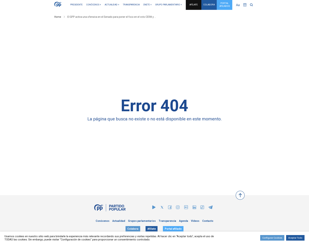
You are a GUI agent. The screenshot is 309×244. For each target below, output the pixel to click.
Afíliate (151, 228)
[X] (162, 208)
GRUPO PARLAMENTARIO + (168, 4)
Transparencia (167, 220)
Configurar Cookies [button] (272, 237)
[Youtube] (154, 208)
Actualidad (118, 220)
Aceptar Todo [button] (295, 237)
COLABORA (209, 4)
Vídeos (195, 220)
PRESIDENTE (76, 4)
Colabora (132, 228)
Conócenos (102, 220)
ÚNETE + (147, 4)
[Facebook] (170, 208)
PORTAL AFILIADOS (224, 4)
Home (57, 16)
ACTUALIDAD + (112, 4)
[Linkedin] (194, 208)
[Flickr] (186, 209)
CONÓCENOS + (93, 4)
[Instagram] (178, 208)
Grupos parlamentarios (142, 220)
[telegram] (210, 208)
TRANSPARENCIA (131, 4)
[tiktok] (202, 208)
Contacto (207, 220)
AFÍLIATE (193, 4)
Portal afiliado (173, 228)
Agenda (183, 220)
